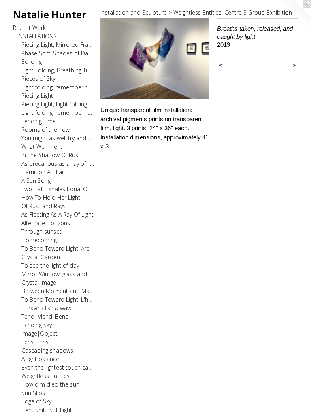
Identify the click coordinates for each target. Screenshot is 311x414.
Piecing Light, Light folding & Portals (57, 104)
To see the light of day (50, 265)
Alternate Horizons (45, 223)
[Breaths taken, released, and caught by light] (154, 58)
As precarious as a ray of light (57, 163)
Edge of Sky (36, 401)
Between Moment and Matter (57, 291)
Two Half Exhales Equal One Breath (57, 189)
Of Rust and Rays (43, 206)
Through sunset (41, 231)
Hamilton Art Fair (43, 172)
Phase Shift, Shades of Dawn (57, 53)
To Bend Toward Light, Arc (55, 248)
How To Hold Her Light (50, 197)
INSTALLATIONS (37, 36)
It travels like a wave (47, 308)
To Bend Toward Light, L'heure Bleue (57, 299)
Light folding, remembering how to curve (57, 112)
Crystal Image (38, 282)
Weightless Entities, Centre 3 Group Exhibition (232, 12)
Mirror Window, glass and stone (57, 274)
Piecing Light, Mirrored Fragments (57, 45)
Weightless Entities (45, 376)
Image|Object (39, 333)
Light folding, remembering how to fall (57, 87)
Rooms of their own (47, 129)
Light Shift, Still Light (46, 410)
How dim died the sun (50, 384)
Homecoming (39, 240)
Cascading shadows (47, 350)
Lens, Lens (35, 342)
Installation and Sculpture (133, 12)
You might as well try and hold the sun (57, 138)
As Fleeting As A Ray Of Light (57, 214)
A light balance (40, 359)
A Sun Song (36, 180)
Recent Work (29, 28)
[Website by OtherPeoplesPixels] (295, 16)
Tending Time (38, 121)
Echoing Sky (36, 325)
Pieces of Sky (38, 78)
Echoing (31, 61)
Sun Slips (33, 393)
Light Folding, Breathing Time (57, 70)
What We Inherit (41, 146)
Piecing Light (37, 95)
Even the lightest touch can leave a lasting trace (57, 367)
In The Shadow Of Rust (50, 155)
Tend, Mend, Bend (45, 316)
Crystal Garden (40, 257)
